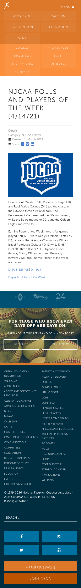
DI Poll (12, 269)
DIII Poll (36, 269)
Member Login (41, 568)
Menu (66, 7)
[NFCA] (7, 5)
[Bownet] (20, 297)
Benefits (21, 344)
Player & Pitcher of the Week (26, 277)
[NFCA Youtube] (59, 550)
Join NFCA (40, 578)
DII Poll (23, 269)
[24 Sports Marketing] (61, 297)
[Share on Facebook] (22, 144)
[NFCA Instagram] (59, 536)
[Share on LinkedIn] (32, 144)
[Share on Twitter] (27, 144)
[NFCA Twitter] (21, 550)
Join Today (59, 344)
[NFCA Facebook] (21, 536)
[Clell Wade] (40, 297)
